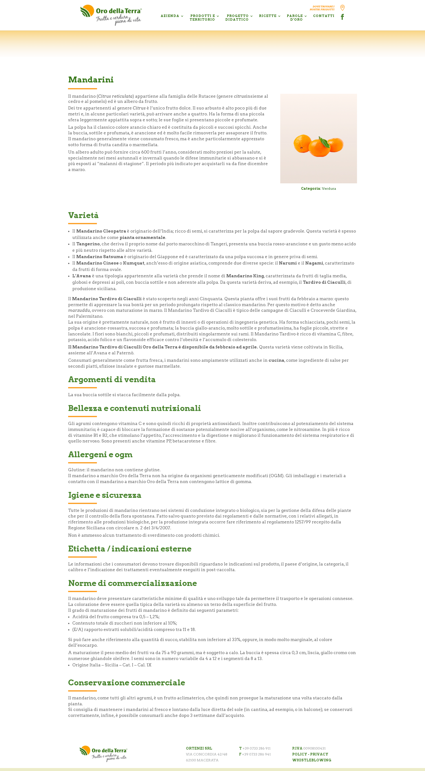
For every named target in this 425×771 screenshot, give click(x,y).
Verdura (329, 188)
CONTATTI (323, 16)
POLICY (299, 754)
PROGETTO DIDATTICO (237, 17)
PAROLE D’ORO (295, 17)
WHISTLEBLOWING (311, 760)
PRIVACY (319, 754)
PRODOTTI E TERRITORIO (202, 17)
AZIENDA (170, 16)
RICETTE (267, 16)
